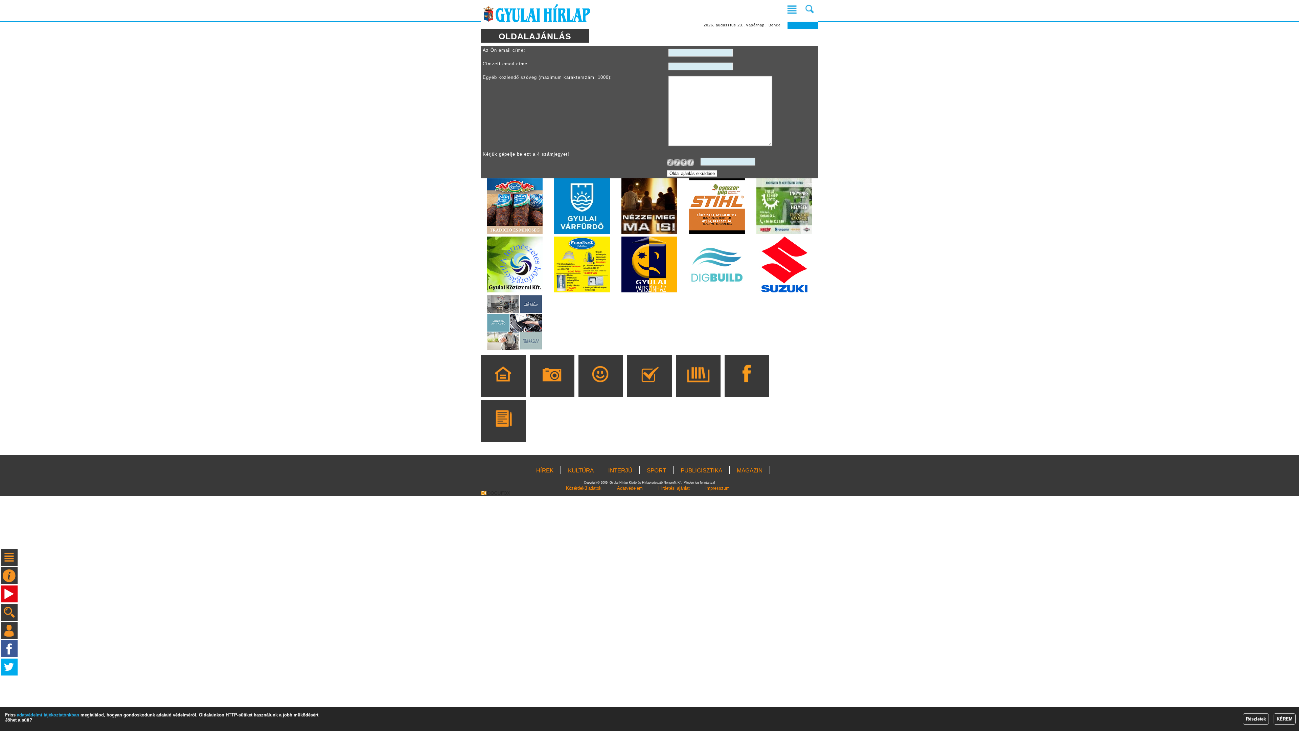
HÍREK (544, 470)
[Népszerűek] (600, 385)
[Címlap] (503, 385)
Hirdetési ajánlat (674, 488)
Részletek (1256, 719)
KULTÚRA (581, 470)
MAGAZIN (749, 470)
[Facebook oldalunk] (746, 385)
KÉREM (1285, 719)
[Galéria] (552, 385)
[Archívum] (698, 385)
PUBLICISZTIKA (701, 470)
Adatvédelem (630, 488)
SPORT (656, 470)
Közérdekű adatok (583, 488)
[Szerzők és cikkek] (503, 430)
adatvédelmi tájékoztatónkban (48, 714)
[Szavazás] (649, 385)
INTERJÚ (620, 470)
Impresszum (717, 488)
